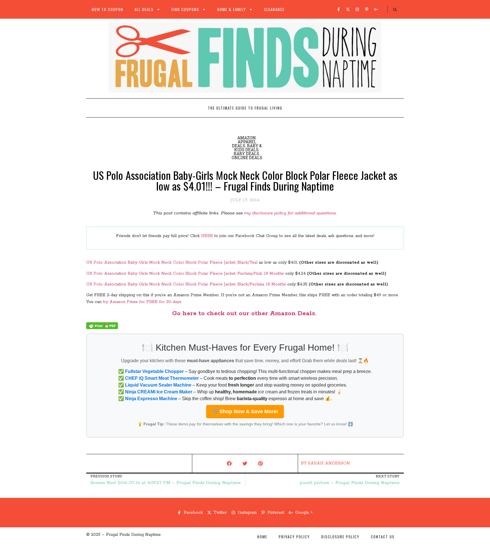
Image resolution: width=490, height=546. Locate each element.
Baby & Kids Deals (248, 147)
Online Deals (247, 157)
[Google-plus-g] (376, 9)
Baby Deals (246, 153)
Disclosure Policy (340, 536)
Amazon (246, 137)
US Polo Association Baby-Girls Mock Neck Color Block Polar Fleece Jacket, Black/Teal (171, 262)
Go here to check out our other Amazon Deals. (245, 313)
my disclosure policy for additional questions (290, 213)
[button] (395, 9)
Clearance (274, 9)
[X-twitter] (348, 9)
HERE (207, 235)
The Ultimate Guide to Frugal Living (245, 108)
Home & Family (231, 9)
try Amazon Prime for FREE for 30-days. (142, 301)
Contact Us (383, 536)
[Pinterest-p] (367, 9)
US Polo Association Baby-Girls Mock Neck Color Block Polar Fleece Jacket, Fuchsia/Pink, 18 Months (185, 273)
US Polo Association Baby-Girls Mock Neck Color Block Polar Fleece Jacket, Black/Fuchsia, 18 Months (186, 284)
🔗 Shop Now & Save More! (245, 411)
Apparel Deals (244, 143)
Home (262, 536)
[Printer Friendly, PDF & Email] (102, 327)
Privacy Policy (294, 536)
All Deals (144, 9)
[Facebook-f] (339, 9)
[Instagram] (357, 9)
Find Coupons (185, 9)
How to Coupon (107, 9)
